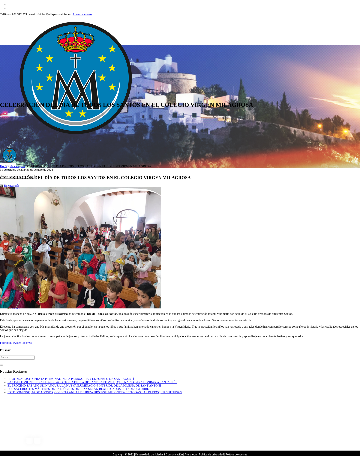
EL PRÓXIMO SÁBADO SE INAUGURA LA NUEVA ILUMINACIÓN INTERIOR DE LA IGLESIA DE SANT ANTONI (84, 385)
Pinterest (27, 342)
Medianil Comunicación (169, 454)
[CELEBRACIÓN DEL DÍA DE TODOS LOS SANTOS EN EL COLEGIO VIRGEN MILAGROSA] (80, 307)
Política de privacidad (211, 454)
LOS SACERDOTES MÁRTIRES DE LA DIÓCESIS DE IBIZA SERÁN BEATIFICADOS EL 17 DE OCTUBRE (78, 388)
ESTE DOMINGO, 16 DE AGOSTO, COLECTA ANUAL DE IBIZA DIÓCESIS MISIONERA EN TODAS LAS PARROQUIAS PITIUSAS (95, 392)
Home (3, 166)
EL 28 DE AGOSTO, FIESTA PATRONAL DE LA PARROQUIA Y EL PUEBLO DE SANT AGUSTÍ (71, 378)
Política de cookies (236, 454)
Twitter (16, 342)
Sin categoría (17, 166)
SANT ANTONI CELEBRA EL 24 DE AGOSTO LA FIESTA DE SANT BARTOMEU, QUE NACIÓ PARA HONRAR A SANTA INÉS (92, 382)
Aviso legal (190, 454)
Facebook (6, 342)
